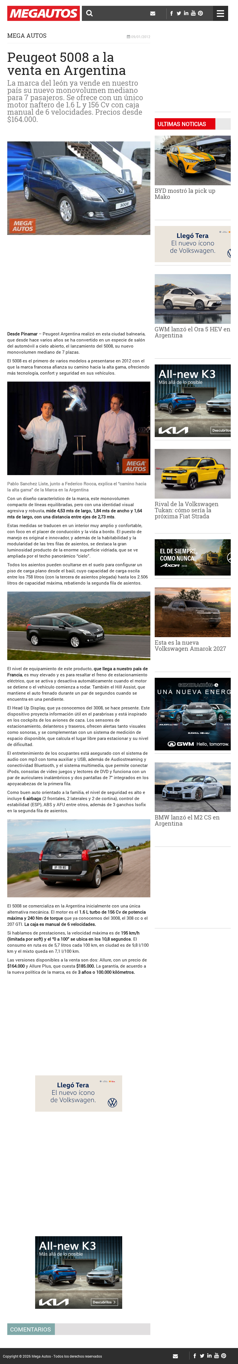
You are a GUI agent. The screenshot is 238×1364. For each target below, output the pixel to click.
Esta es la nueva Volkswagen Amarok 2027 (190, 645)
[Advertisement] (78, 280)
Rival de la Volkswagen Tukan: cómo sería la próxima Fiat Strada (187, 510)
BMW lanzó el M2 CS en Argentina (187, 820)
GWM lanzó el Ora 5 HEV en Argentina (192, 332)
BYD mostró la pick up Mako (185, 193)
